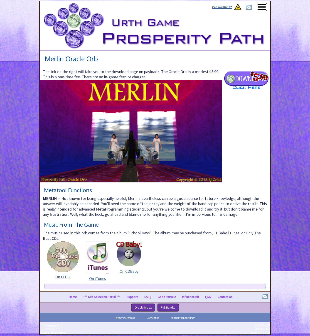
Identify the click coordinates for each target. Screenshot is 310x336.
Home (73, 297)
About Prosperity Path (183, 317)
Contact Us (225, 297)
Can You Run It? (222, 7)
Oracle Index (143, 307)
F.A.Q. (147, 297)
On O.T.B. (63, 277)
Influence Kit (190, 297)
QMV (208, 297)
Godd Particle (167, 297)
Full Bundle (168, 307)
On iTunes (97, 278)
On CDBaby (129, 271)
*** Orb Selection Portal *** (102, 297)
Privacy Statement (125, 317)
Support (132, 297)
